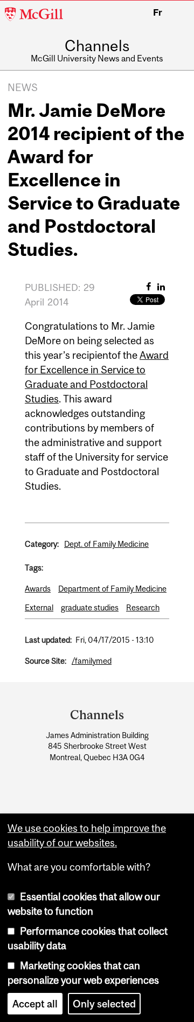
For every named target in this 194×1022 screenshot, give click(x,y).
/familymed (92, 660)
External (39, 607)
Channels (97, 46)
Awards (38, 588)
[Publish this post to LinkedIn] (161, 286)
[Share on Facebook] (148, 286)
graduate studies (90, 607)
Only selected (104, 1004)
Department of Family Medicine (112, 588)
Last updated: (48, 639)
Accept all (35, 1004)
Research (143, 607)
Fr (157, 12)
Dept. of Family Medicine (106, 543)
